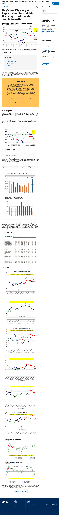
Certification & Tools (30, 1)
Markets (16, 1)
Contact (47, 1)
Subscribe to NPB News (52, 507)
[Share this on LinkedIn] (33, 7)
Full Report (9, 59)
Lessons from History (11, 63)
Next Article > (24, 491)
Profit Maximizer (5, 6)
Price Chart (9, 65)
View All (44, 64)
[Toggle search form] (51, 2)
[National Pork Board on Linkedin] (2, 513)
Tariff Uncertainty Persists (11, 61)
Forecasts (9, 67)
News (7, 1)
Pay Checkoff (54, 506)
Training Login (55, 3)
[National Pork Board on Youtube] (6, 513)
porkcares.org (16, 506)
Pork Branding (37, 1)
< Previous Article (17, 491)
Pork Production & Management (23, 1)
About (43, 1)
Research (11, 1)
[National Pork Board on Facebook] (4, 513)
